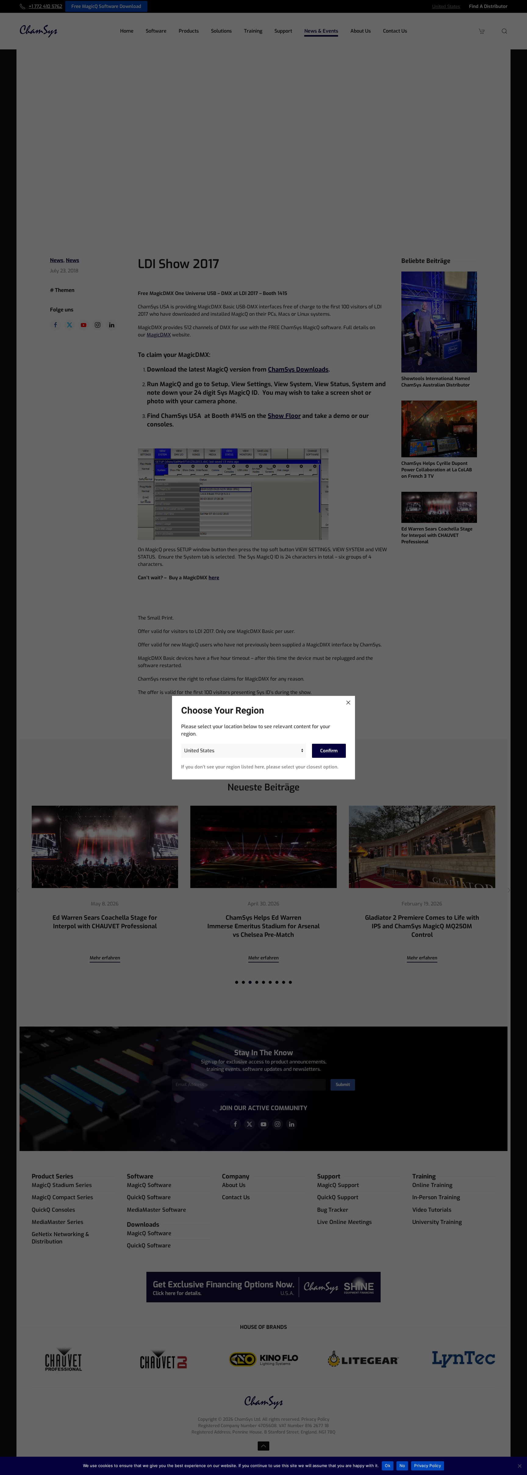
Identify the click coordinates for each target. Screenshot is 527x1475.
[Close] (348, 702)
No (402, 1465)
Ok (387, 1465)
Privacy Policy (427, 1465)
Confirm (329, 751)
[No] (519, 1466)
